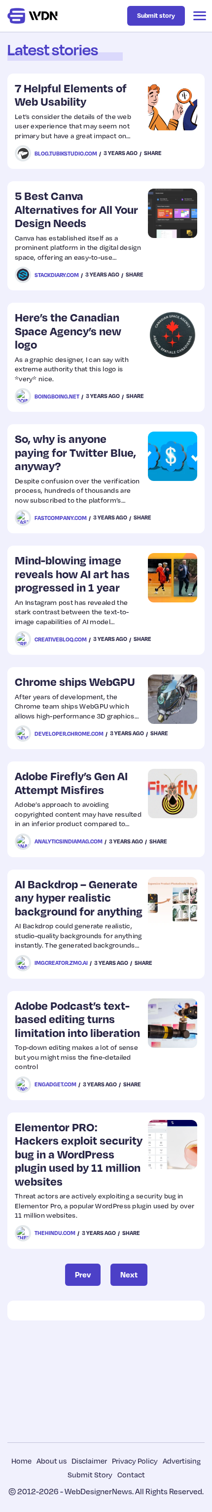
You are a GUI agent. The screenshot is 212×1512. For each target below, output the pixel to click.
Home (21, 1460)
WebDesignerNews (98, 1491)
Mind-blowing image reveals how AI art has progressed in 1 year (72, 573)
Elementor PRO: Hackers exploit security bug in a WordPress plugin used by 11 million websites (78, 1153)
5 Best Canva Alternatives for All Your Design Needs (76, 209)
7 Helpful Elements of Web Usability (71, 94)
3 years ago (121, 153)
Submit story (156, 15)
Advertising (182, 1460)
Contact (131, 1474)
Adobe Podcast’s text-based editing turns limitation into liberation (77, 1018)
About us (51, 1460)
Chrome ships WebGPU (75, 681)
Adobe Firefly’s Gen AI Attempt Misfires (71, 782)
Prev (83, 1274)
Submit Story (90, 1474)
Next (129, 1274)
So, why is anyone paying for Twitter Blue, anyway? (75, 452)
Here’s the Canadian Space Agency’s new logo (68, 330)
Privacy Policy (135, 1460)
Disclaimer (89, 1460)
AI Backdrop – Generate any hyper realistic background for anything (78, 897)
